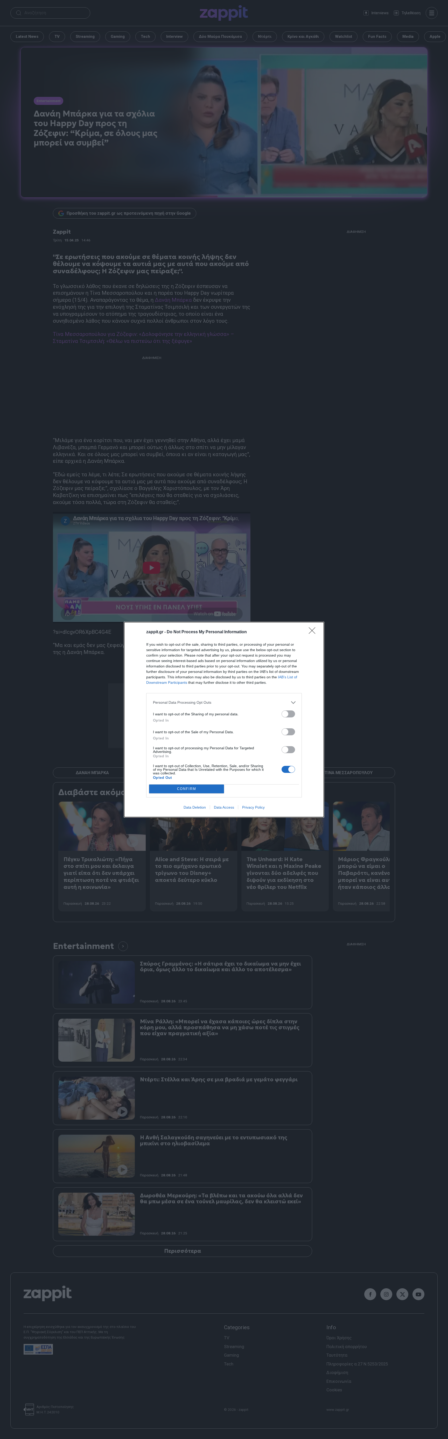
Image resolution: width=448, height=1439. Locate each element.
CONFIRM (186, 789)
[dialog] (224, 719)
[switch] (288, 713)
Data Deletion (195, 807)
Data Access (224, 807)
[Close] (314, 632)
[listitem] (224, 702)
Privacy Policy (253, 807)
